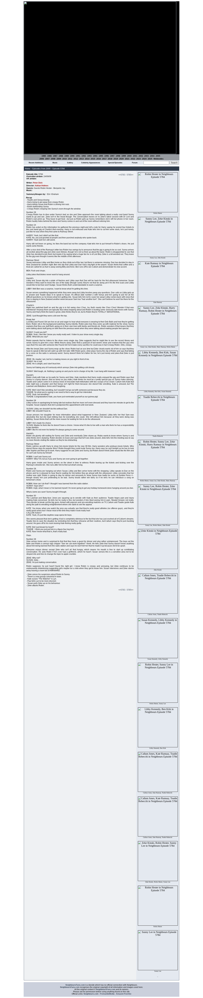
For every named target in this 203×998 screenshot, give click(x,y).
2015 (93, 159)
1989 (66, 156)
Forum (135, 163)
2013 (81, 159)
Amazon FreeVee (123, 994)
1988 (61, 156)
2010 (64, 159)
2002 (141, 156)
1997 (112, 156)
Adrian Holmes (41, 186)
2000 (129, 156)
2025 (150, 159)
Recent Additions (36, 163)
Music (54, 163)
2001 (135, 156)
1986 (49, 156)
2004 (152, 156)
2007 (47, 159)
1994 (95, 156)
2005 (158, 156)
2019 (116, 159)
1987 (55, 156)
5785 (129, 175)
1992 (84, 156)
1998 (118, 156)
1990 (72, 156)
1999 (123, 156)
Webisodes (159, 159)
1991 (78, 156)
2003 (146, 156)
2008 (53, 159)
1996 (106, 156)
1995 (101, 156)
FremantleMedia (107, 994)
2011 (70, 159)
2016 (98, 159)
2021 (127, 159)
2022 (133, 159)
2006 (41, 159)
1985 (44, 156)
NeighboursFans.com (75, 985)
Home (27, 169)
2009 (59, 159)
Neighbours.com (91, 994)
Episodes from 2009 (41, 169)
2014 (87, 159)
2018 (110, 159)
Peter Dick (38, 183)
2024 (144, 159)
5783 (123, 175)
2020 (121, 159)
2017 (104, 159)
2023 (138, 159)
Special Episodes (115, 163)
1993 (89, 156)
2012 (76, 159)
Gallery (70, 163)
